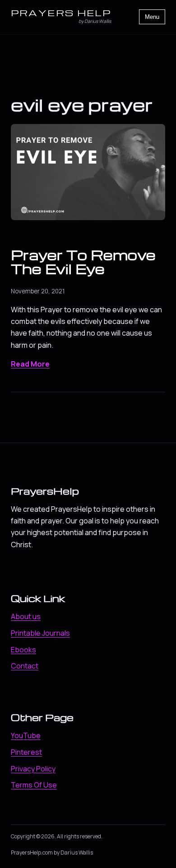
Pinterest (26, 752)
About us (26, 616)
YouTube (26, 735)
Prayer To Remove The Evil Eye (83, 261)
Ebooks (23, 650)
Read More (30, 364)
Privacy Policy (33, 769)
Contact (24, 666)
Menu (152, 16)
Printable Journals (40, 633)
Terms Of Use (34, 785)
